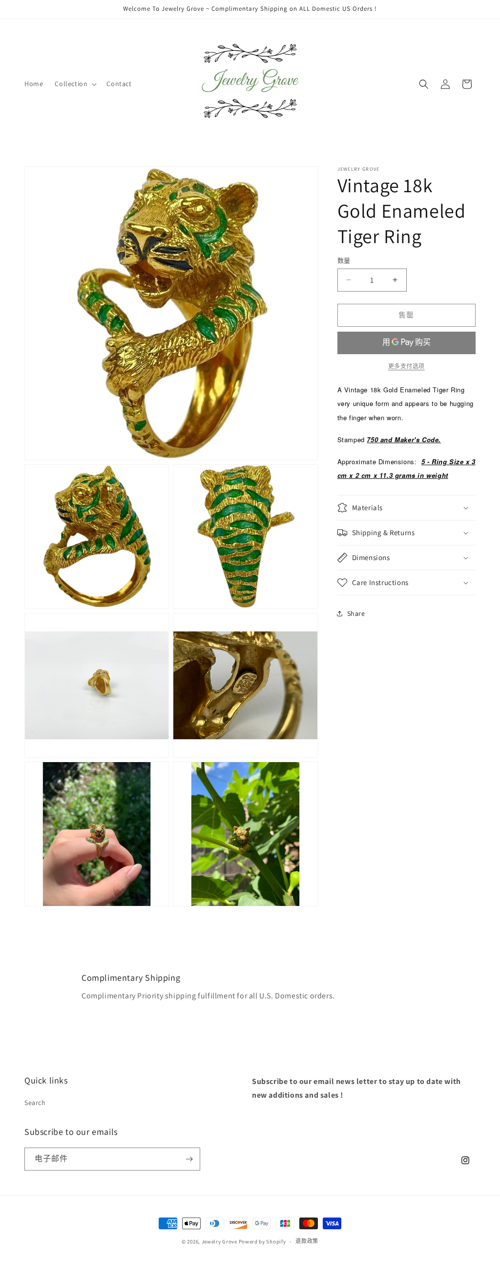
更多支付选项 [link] (406, 366)
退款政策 (306, 1241)
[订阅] (189, 1159)
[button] (75, 83)
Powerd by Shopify (262, 1241)
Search (35, 1102)
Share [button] (356, 613)
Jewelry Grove (219, 1241)
